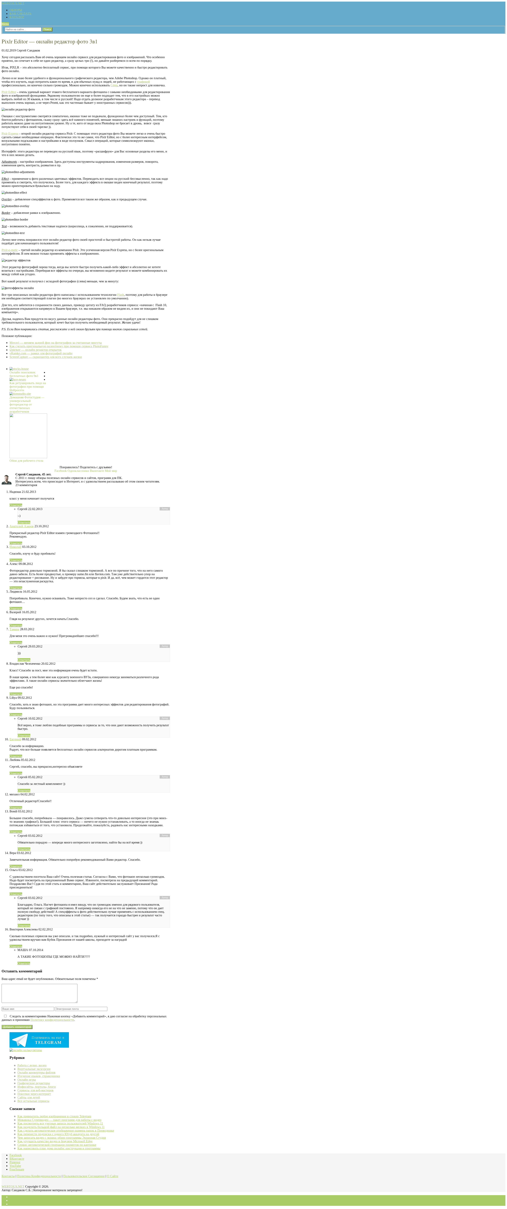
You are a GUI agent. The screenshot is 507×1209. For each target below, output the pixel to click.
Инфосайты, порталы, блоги (36, 1086)
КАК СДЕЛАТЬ (20, 13)
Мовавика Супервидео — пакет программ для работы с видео (59, 1119)
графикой (143, 81)
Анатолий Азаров (22, 526)
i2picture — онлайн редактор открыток (36, 349)
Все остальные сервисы (33, 1101)
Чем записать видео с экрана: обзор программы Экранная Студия (61, 1137)
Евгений (15, 739)
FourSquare (17, 1169)
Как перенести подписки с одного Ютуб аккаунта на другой (58, 1134)
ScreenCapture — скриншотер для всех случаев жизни (46, 357)
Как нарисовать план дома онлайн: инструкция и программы (58, 1148)
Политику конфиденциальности (52, 1019)
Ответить (16, 505)
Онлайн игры (26, 1079)
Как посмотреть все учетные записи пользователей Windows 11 (60, 1123)
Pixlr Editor (9, 92)
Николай (15, 546)
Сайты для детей (28, 1097)
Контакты (8, 1176)
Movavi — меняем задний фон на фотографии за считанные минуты (56, 342)
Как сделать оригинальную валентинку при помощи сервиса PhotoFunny (59, 346)
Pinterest (15, 1162)
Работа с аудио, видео (32, 1065)
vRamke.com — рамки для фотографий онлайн (41, 353)
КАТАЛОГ (17, 17)
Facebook (16, 1155)
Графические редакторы (33, 1083)
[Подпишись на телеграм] (39, 1046)
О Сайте (112, 1176)
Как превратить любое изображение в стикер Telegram (54, 1116)
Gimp (114, 85)
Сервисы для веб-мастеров (35, 1090)
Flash (120, 294)
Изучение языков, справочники (38, 1076)
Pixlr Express (10, 133)
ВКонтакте (17, 1158)
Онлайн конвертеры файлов (36, 1072)
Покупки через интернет (34, 1094)
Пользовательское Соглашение (84, 1176)
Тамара (14, 629)
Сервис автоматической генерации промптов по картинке (56, 1144)
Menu (5, 24)
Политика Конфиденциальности (39, 1176)
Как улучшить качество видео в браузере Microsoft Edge (54, 1141)
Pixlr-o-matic (10, 250)
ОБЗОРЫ (16, 10)
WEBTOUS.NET (13, 3)
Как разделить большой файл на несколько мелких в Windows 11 (61, 1127)
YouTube (15, 1165)
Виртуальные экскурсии (34, 1069)
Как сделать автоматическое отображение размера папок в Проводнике (65, 1130)
